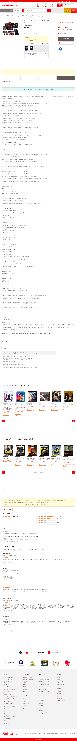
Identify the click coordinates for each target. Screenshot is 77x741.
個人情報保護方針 (33, 733)
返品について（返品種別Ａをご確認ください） (65, 30)
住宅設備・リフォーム (8, 681)
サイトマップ (72, 733)
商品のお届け (24, 686)
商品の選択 (24, 682)
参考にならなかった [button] (10, 562)
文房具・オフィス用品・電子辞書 (10, 696)
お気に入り (45, 6)
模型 (5, 713)
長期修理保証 (41, 700)
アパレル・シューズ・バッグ (9, 706)
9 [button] (42, 472)
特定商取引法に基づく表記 (64, 733)
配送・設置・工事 (42, 689)
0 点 (67, 4)
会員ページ (38, 6)
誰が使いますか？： (6, 576)
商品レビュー (41, 687)
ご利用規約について (25, 691)
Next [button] (73, 421)
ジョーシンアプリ (60, 696)
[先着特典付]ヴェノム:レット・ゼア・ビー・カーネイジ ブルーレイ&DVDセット (37, 54)
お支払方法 (24, 684)
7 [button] (40, 472)
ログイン (23, 698)
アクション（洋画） (30, 15)
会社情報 (59, 677)
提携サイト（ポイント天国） (44, 681)
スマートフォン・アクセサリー (10, 698)
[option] (8, 404)
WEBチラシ (59, 693)
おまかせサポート (42, 713)
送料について (68, 27)
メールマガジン (54, 652)
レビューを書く (46, 43)
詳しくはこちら (25, 496)
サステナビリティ (60, 681)
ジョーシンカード (42, 677)
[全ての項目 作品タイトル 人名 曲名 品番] (19, 10)
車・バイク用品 (7, 701)
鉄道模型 (5, 715)
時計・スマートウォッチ (8, 708)
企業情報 (58, 1)
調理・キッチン (7, 682)
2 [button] (34, 472)
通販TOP (3, 15)
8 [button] (41, 472)
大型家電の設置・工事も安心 (27, 679)
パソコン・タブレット (8, 693)
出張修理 (41, 703)
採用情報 (59, 682)
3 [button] (35, 472)
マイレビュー (24, 708)
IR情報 (58, 679)
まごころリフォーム (61, 700)
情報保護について (60, 684)
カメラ (5, 699)
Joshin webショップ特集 (44, 684)
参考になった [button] (5, 562)
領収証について (25, 705)
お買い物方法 (52, 6)
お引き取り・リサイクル (44, 691)
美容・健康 (6, 684)
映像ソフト (18, 15)
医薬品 (5, 720)
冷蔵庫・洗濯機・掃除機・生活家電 (10, 677)
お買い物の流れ (25, 681)
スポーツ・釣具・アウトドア (9, 704)
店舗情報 (65, 1)
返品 (40, 706)
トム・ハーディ (27, 28)
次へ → (13, 631)
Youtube (30, 652)
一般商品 (64, 4)
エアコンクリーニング (43, 693)
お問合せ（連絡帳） (25, 706)
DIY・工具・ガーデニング (9, 703)
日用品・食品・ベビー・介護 (9, 716)
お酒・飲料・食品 (7, 718)
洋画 (23, 15)
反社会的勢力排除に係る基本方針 (52, 733)
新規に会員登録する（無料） (27, 677)
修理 (40, 701)
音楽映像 (64, 6)
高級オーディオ (7, 691)
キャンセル (41, 708)
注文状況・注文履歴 (25, 703)
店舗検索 (59, 691)
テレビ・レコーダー (7, 687)
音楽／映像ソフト (10, 15)
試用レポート (41, 686)
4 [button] (36, 472)
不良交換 (41, 705)
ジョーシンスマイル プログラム (28, 687)
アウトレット (6, 723)
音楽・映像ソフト (7, 721)
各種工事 (41, 710)
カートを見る (60, 6)
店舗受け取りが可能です (63, 33)
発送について (61, 27)
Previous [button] (3, 421)
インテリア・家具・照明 (8, 686)
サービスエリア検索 (43, 712)
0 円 (68, 4)
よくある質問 (24, 689)
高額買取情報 (59, 698)
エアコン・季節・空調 (8, 679)
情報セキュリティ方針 (41, 733)
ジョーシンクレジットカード (44, 679)
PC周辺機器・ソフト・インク (9, 694)
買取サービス (73, 1)
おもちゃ (5, 711)
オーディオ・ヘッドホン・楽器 (10, 689)
